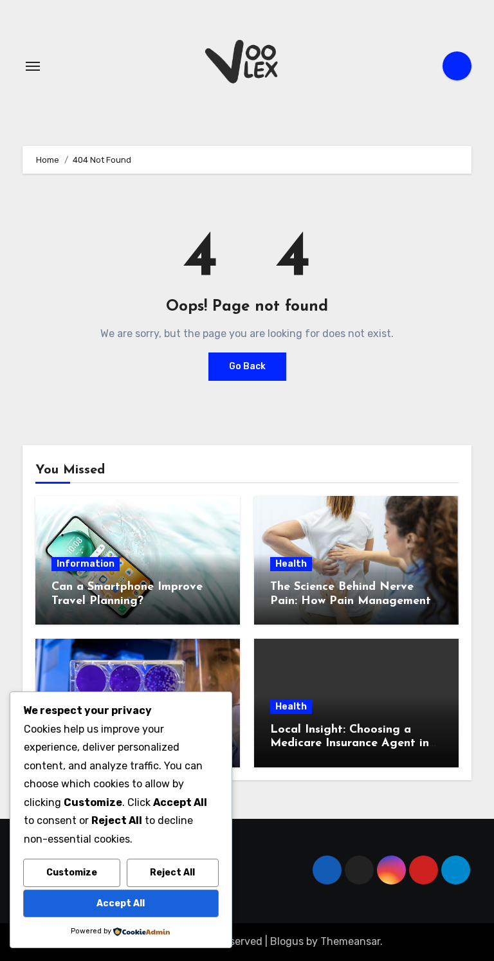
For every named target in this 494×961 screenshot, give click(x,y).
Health (291, 563)
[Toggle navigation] (33, 66)
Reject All (172, 872)
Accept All (120, 903)
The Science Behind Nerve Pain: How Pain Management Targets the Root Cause (350, 601)
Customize (71, 872)
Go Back (247, 366)
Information (85, 563)
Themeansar (350, 941)
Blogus (287, 941)
